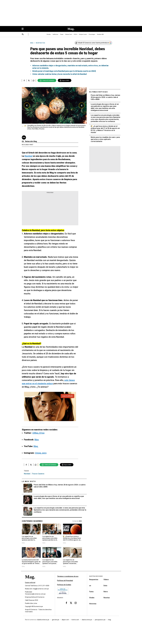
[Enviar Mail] (23, 141)
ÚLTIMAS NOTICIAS (98, 92)
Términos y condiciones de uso (67, 576)
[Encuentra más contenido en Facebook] (24, 80)
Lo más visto (29, 481)
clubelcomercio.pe (43, 619)
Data (105, 586)
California (55, 34)
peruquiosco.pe (100, 619)
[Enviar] (23, 35)
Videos (106, 580)
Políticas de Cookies (64, 585)
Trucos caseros (38, 474)
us (90, 586)
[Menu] (24, 29)
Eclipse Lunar (83, 34)
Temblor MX (100, 34)
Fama (91, 592)
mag (109, 619)
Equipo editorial (30, 582)
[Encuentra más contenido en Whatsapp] (33, 80)
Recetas (107, 598)
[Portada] (30, 581)
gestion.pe (55, 619)
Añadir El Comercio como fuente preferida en (93, 43)
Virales (91, 598)
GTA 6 (75, 34)
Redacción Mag (31, 141)
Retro (106, 592)
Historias (92, 604)
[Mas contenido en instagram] (75, 603)
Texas (61, 34)
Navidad (27, 474)
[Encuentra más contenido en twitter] (29, 80)
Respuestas (93, 580)
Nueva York (68, 34)
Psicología (92, 34)
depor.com (65, 619)
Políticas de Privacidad (65, 580)
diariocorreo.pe (87, 619)
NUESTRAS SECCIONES (96, 576)
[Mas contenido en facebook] (66, 603)
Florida (49, 34)
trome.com (75, 619)
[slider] (54, 109)
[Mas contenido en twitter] (71, 603)
